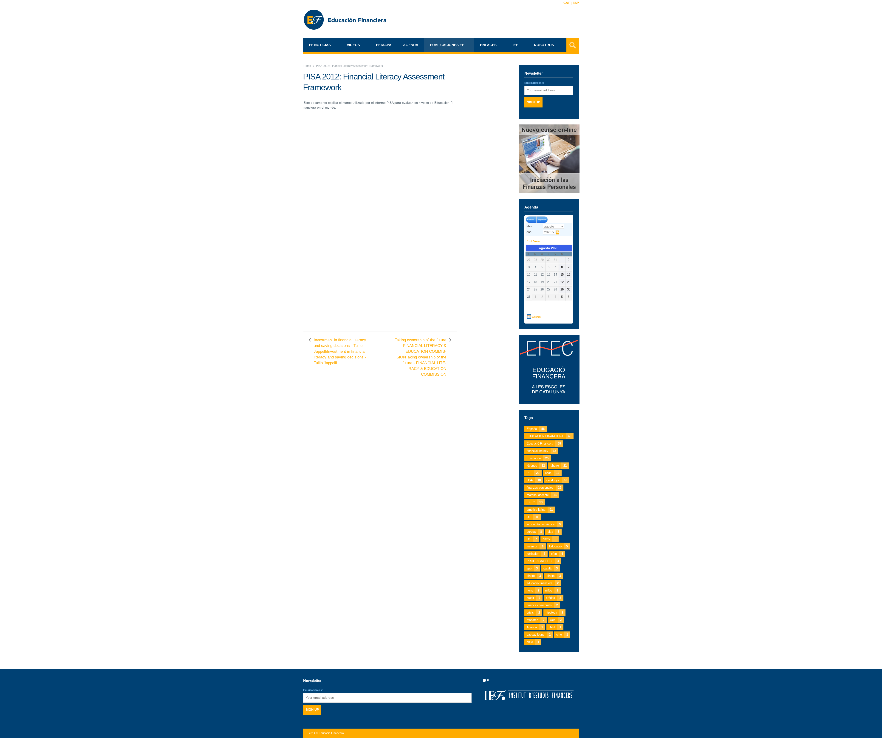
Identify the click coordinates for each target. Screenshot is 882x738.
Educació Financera (544, 443)
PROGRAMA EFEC (543, 561)
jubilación (536, 553)
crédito (553, 598)
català (550, 568)
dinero (534, 575)
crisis (533, 612)
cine (562, 634)
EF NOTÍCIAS (320, 45)
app (532, 568)
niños (551, 590)
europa (534, 531)
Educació (558, 546)
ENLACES (488, 45)
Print (533, 241)
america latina (540, 509)
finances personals (542, 605)
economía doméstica (544, 524)
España (536, 429)
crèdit (533, 598)
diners (554, 575)
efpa (557, 553)
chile (533, 642)
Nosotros (544, 45)
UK (532, 539)
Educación (537, 458)
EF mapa (383, 45)
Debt (555, 627)
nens (533, 590)
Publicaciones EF (447, 45)
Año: (529, 232)
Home (307, 66)
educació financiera (543, 583)
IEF (533, 473)
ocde (552, 473)
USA (534, 480)
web (556, 620)
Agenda (410, 45)
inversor (535, 546)
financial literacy (541, 451)
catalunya (556, 480)
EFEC (535, 502)
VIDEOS (353, 45)
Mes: (529, 226)
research (535, 620)
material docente (542, 495)
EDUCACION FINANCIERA (549, 436)
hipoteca (554, 612)
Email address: (534, 83)
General (536, 316)
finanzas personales (544, 487)
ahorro (559, 465)
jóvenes (536, 465)
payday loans (539, 634)
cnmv (549, 539)
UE (532, 517)
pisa (553, 531)
